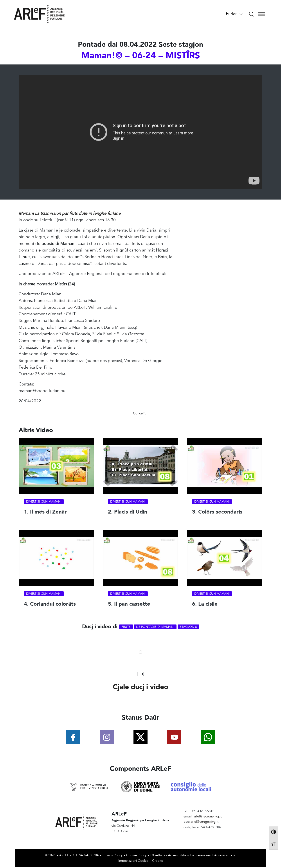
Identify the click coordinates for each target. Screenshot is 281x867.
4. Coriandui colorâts (50, 604)
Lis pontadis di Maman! (155, 627)
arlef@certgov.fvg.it (204, 821)
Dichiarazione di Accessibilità (211, 855)
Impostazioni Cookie (133, 860)
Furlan (232, 14)
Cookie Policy (136, 855)
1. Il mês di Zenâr (45, 512)
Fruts (126, 627)
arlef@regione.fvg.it (207, 816)
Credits (157, 860)
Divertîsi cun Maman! (43, 502)
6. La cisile (205, 604)
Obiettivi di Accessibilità (168, 855)
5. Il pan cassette (129, 604)
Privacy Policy (112, 855)
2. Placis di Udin (127, 512)
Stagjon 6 (188, 627)
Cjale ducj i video (140, 687)
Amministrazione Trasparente (205, 832)
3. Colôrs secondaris (217, 512)
